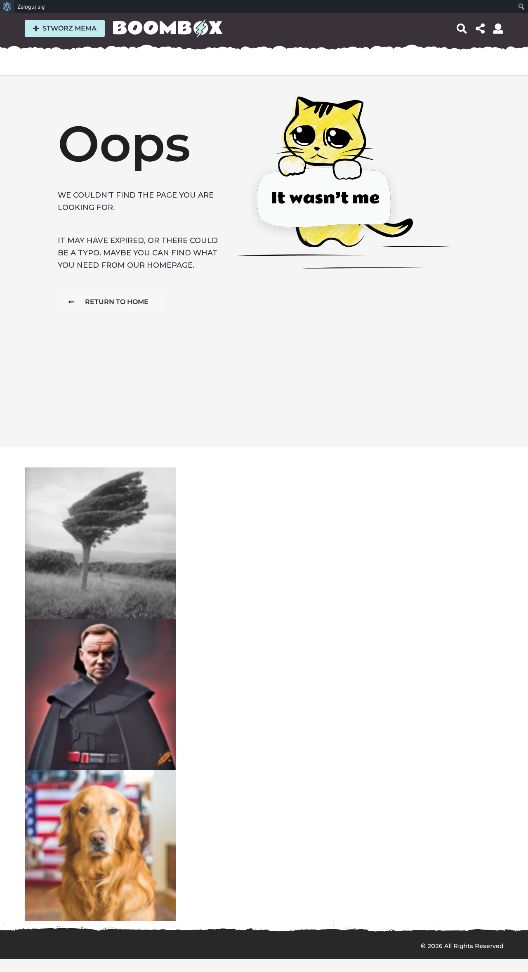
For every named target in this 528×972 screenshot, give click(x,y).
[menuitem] (7, 6)
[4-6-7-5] (100, 845)
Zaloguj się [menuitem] (31, 6)
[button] (462, 28)
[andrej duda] (100, 694)
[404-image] (100, 543)
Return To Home (116, 302)
